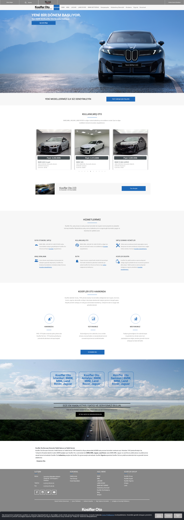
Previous (33, 150)
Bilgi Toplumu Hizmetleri (102, 501)
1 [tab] (79, 171)
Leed (125, 485)
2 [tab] (82, 171)
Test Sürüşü (73, 478)
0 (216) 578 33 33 (49, 483)
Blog (98, 492)
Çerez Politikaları (76, 501)
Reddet (168, 516)
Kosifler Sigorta (128, 481)
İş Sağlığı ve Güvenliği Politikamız (120, 501)
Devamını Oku (41, 461)
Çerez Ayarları (159, 515)
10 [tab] (105, 171)
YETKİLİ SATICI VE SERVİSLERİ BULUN (90, 414)
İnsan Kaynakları (75, 481)
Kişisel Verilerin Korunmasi (62, 501)
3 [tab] (85, 171)
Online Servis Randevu (174, 2)
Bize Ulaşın (10, 2)
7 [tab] (96, 171)
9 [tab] (102, 171)
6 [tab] (93, 171)
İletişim (99, 494)
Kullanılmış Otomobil (117, 7)
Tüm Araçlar (133, 188)
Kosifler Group (128, 476)
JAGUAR (99, 481)
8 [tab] (99, 171)
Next (151, 150)
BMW (98, 476)
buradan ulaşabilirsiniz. (140, 249)
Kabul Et (178, 515)
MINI (98, 478)
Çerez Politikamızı (108, 515)
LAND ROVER (101, 483)
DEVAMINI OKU (92, 352)
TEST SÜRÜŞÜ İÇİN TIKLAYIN (120, 99)
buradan (51, 249)
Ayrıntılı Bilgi (44, 22)
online (104, 265)
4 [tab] (88, 171)
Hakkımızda (73, 476)
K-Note (126, 483)
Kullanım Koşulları (88, 501)
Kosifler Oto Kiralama (103, 490)
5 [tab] (91, 171)
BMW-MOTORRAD (102, 485)
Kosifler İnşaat (128, 478)
